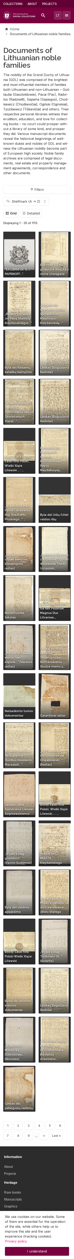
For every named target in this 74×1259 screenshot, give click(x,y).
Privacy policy (16, 1241)
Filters (39, 189)
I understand (37, 1251)
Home (14, 29)
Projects (49, 4)
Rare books (12, 1192)
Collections (13, 4)
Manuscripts (13, 1199)
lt (58, 15)
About (32, 4)
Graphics (10, 1206)
